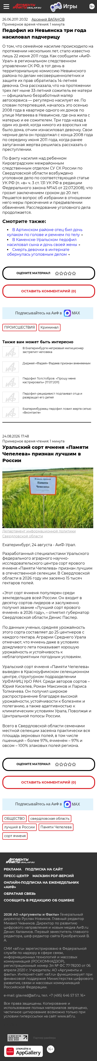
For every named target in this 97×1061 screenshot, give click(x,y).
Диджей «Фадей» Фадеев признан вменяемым (56, 363)
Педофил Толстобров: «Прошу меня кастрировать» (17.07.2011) (49, 380)
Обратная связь (20, 894)
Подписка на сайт (44, 869)
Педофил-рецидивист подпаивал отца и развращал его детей (52, 395)
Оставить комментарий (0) (48, 291)
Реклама (12, 869)
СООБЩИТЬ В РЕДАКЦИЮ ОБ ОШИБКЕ (39, 900)
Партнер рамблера (44, 1037)
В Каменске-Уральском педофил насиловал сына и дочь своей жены (42, 242)
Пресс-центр (16, 876)
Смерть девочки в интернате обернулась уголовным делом (38, 252)
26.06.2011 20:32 (15, 19)
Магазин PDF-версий (53, 876)
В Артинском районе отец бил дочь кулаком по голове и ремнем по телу (44, 232)
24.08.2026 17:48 (15, 436)
